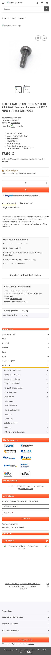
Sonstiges (6, 365)
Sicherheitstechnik (12, 410)
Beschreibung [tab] (9, 203)
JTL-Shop (29, 652)
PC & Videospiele (8, 361)
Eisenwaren (15, 123)
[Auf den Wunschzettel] (44, 38)
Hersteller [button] (7, 534)
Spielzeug (8, 427)
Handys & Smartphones (13, 388)
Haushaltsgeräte (10, 392)
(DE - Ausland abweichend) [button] (27, 173)
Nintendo (5, 347)
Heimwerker (9, 397)
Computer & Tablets (12, 383)
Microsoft (5, 343)
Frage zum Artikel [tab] (10, 207)
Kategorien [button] (7, 329)
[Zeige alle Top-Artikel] (47, 541)
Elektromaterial (11, 405)
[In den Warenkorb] (4, 32)
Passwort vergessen (10, 524)
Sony (4, 356)
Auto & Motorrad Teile (12, 370)
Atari (4, 339)
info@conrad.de (15, 259)
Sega (4, 352)
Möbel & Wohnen (11, 423)
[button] (37, 2)
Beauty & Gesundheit (12, 375)
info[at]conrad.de (29, 259)
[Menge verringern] (4, 182)
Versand (5, 161)
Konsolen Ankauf (8, 334)
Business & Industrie (12, 379)
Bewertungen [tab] (26, 203)
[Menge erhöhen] (46, 182)
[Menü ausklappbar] (3, 1)
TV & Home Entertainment (14, 432)
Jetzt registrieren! (17, 527)
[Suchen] (46, 8)
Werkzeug (9, 419)
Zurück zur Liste (9, 18)
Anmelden (25, 519)
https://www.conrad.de (19, 301)
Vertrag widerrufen (25, 640)
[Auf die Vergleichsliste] (38, 38)
